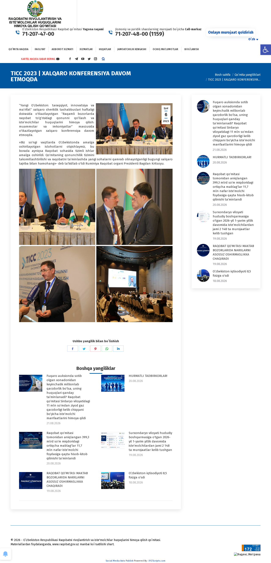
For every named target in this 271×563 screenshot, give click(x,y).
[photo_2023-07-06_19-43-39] (134, 207)
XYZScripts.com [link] (157, 560)
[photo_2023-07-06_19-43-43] (134, 284)
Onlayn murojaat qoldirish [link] (230, 32)
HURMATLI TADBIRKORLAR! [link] (148, 376)
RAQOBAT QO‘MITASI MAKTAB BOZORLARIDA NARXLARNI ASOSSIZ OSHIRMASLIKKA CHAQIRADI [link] (67, 479)
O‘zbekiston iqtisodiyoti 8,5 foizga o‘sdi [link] (148, 475)
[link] (265, 49)
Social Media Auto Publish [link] (119, 560)
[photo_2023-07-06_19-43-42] (57, 284)
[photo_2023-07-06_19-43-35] (57, 207)
